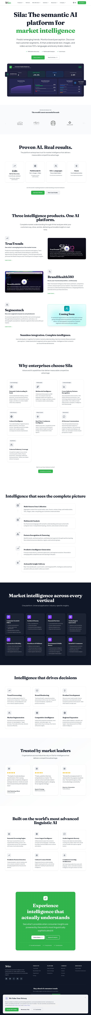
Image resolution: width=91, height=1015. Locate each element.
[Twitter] (13, 978)
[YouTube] (10, 978)
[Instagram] (21, 978)
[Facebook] (17, 978)
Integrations (49, 973)
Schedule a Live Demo (45, 471)
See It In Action (52, 57)
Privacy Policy (17, 1005)
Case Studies (78, 968)
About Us (63, 968)
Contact (63, 973)
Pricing (34, 975)
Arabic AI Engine (50, 968)
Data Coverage (50, 970)
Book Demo (82, 2)
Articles (62, 975)
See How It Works (37, 192)
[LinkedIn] (6, 978)
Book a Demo (37, 57)
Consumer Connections (80, 970)
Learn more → (8, 260)
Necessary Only (25, 1009)
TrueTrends (35, 968)
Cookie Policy (26, 1005)
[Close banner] (85, 997)
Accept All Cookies (12, 1009)
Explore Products (52, 937)
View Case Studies (53, 192)
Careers (63, 970)
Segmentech (36, 973)
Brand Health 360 (37, 970)
